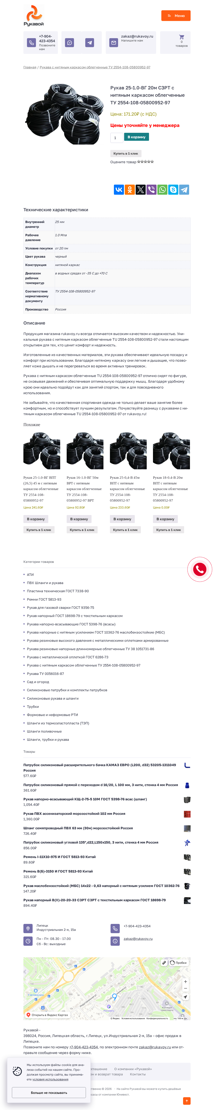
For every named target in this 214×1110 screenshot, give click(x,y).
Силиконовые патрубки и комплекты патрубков (67, 690)
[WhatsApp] (162, 190)
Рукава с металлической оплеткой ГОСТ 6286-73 (67, 657)
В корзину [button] (36, 519)
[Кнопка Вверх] (187, 1101)
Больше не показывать (49, 1092)
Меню (180, 15)
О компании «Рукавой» (133, 1069)
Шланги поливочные (44, 731)
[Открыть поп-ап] (200, 569)
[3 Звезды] (145, 161)
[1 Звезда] (138, 161)
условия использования (50, 1079)
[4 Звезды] (148, 161)
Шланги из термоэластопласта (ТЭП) (58, 723)
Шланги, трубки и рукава (48, 739)
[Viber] (151, 190)
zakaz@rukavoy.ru (137, 36)
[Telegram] (184, 190)
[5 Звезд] (152, 161)
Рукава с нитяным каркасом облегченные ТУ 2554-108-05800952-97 (95, 67)
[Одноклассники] (130, 190)
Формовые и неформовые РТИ (52, 715)
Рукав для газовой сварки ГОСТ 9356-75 (60, 607)
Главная (29, 67)
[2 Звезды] (142, 161)
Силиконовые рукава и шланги (53, 698)
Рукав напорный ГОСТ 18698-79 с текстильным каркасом (75, 616)
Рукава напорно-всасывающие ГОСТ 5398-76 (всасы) (71, 624)
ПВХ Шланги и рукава (45, 583)
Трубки (33, 706)
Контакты (138, 1074)
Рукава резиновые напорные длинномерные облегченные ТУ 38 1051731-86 (90, 649)
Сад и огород (38, 682)
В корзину (136, 137)
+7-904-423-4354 (47, 38)
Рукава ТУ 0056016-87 (45, 674)
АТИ (30, 575)
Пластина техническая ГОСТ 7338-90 (58, 591)
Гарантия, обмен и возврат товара (95, 1074)
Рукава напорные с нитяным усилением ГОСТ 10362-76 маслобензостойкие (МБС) (96, 632)
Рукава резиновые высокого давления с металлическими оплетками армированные (97, 640)
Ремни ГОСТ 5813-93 (44, 599)
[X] (141, 190)
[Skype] (173, 190)
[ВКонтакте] (119, 190)
